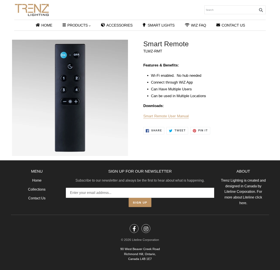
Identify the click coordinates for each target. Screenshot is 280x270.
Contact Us (37, 198)
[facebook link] (134, 228)
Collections (37, 189)
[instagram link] (146, 228)
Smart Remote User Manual (166, 116)
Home (37, 180)
